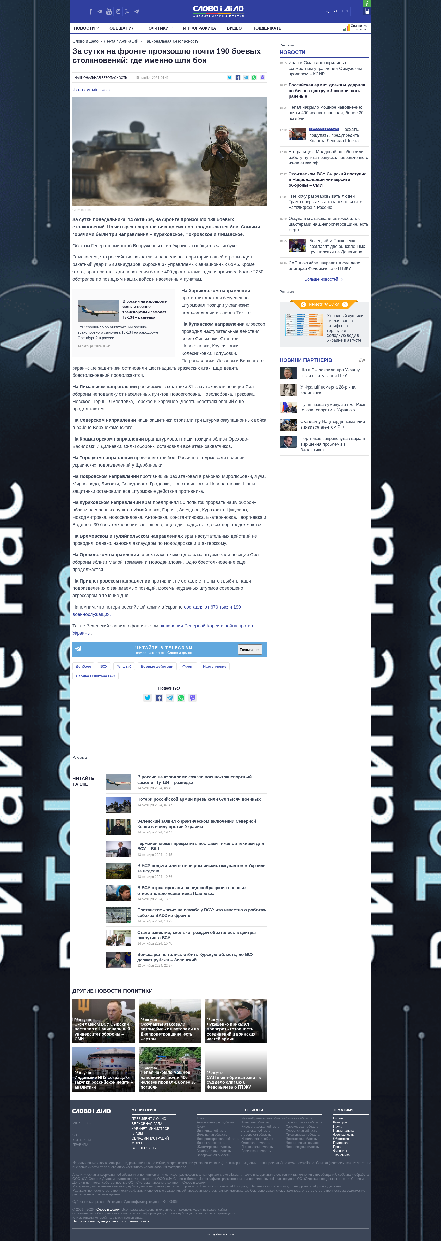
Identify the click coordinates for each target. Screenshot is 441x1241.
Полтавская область (257, 1147)
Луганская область (256, 1130)
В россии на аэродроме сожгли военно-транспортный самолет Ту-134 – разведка (144, 309)
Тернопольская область (304, 1122)
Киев (200, 1118)
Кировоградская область (260, 1126)
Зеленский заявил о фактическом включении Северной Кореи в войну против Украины (196, 826)
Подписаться (250, 650)
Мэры (137, 1143)
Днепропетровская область (218, 1139)
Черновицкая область (302, 1147)
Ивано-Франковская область (263, 1118)
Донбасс (83, 666)
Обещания (122, 28)
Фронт (188, 666)
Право (337, 1147)
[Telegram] (99, 11)
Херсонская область (301, 1130)
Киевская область (255, 1122)
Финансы (340, 1151)
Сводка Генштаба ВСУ (95, 676)
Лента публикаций (121, 41)
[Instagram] (118, 11)
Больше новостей (321, 279)
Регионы (254, 1110)
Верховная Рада (147, 1124)
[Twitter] (127, 11)
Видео (234, 28)
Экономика (341, 1155)
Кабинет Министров (150, 1129)
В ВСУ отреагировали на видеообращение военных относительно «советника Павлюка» (192, 893)
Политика (340, 1143)
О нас (77, 1135)
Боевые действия (157, 666)
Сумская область (299, 1118)
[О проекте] (367, 3)
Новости (84, 28)
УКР (336, 11)
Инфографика (199, 28)
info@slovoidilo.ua (220, 1234)
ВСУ (103, 666)
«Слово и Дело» (107, 1209)
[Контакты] (367, 11)
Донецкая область (211, 1143)
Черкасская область (301, 1139)
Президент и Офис (149, 1119)
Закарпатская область (214, 1151)
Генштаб (124, 666)
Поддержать (267, 28)
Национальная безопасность (171, 41)
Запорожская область (213, 1155)
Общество (341, 1139)
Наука (337, 1126)
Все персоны (144, 1148)
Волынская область (212, 1134)
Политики (157, 28)
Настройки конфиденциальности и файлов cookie (110, 1221)
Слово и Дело (85, 41)
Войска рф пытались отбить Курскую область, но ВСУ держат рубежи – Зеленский (195, 960)
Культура (340, 1122)
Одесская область (255, 1143)
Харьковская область (302, 1126)
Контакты (81, 1140)
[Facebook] (90, 11)
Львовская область (256, 1134)
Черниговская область (303, 1143)
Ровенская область (256, 1151)
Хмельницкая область (303, 1134)
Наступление (214, 666)
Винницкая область (211, 1130)
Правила (80, 1145)
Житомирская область (214, 1147)
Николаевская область (258, 1139)
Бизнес (338, 1118)
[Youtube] (108, 11)
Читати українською (91, 90)
